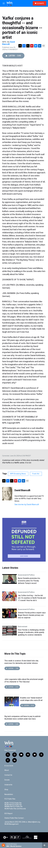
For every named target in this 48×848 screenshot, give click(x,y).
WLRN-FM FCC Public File (13, 805)
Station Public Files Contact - (14, 818)
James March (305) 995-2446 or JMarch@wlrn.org (22, 822)
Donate (7, 780)
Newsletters (8, 794)
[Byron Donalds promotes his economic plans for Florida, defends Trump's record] (9, 579)
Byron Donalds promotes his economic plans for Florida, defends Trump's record (29, 580)
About (6, 770)
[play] (3, 845)
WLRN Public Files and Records (15, 809)
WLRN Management (11, 824)
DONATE (40, 3)
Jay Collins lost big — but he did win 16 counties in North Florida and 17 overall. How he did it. (32, 597)
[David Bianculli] (7, 493)
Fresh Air (36, 474)
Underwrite (8, 785)
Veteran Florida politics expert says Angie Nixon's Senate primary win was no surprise (32, 615)
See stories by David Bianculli (27, 504)
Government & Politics (26, 575)
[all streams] (45, 845)
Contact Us (8, 775)
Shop (6, 789)
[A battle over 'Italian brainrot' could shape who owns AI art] (11, 701)
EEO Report (8, 813)
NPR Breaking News (18, 474)
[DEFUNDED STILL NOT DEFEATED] (24, 540)
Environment (22, 626)
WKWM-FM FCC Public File (13, 806)
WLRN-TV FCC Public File (13, 803)
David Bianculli (8, 43)
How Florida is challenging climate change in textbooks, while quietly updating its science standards (31, 632)
